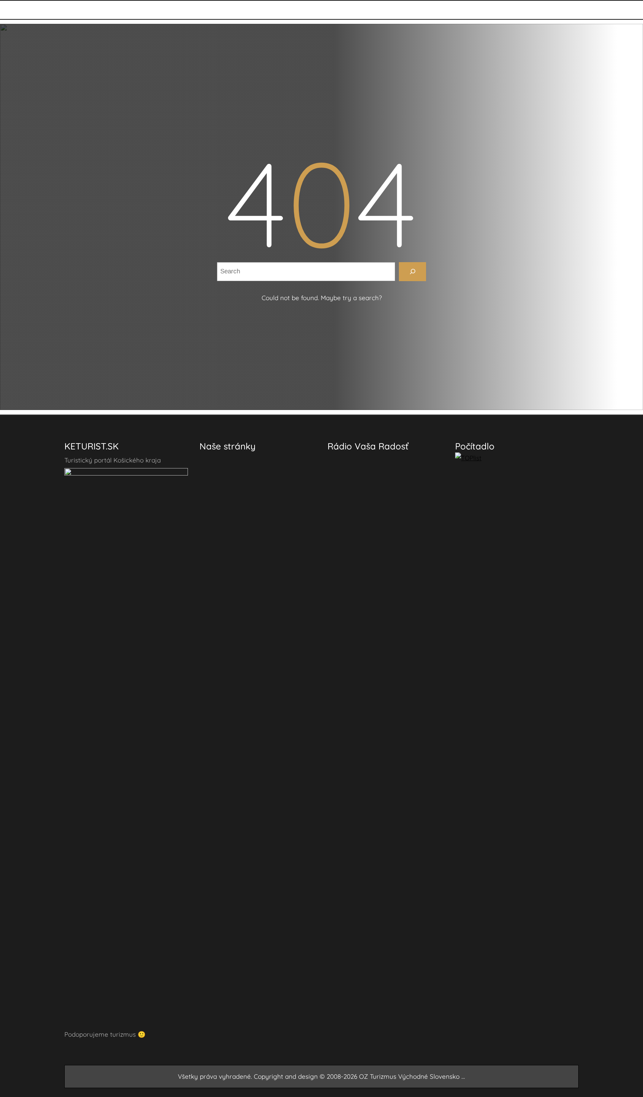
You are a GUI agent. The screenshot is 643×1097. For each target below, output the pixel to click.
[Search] (412, 271)
